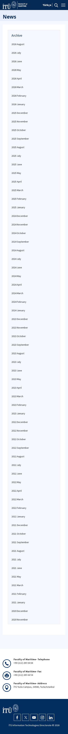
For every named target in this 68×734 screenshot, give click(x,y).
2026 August (18, 44)
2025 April (17, 181)
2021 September (20, 542)
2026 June (17, 61)
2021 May (16, 576)
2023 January (18, 413)
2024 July (16, 258)
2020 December (20, 611)
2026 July (16, 52)
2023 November (20, 327)
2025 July (16, 155)
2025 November (20, 121)
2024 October (19, 233)
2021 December (20, 525)
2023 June (17, 370)
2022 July (16, 465)
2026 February (19, 95)
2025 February (19, 198)
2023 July (16, 361)
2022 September (20, 447)
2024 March (17, 293)
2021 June (17, 568)
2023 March (17, 396)
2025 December (20, 112)
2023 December (20, 319)
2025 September (20, 138)
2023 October (19, 336)
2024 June (17, 267)
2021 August (18, 550)
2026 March (17, 87)
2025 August (18, 147)
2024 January (18, 310)
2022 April (17, 490)
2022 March (17, 499)
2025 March (17, 190)
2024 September (20, 241)
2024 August (18, 250)
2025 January (18, 207)
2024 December (20, 216)
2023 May (16, 379)
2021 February (19, 593)
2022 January (18, 516)
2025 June (17, 164)
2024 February (19, 301)
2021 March (17, 585)
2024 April (17, 284)
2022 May (16, 482)
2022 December (20, 422)
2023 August (18, 353)
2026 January (18, 104)
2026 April (17, 78)
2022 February (19, 507)
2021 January (18, 602)
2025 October (19, 130)
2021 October (19, 533)
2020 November (20, 619)
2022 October (19, 439)
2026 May (16, 70)
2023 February (19, 404)
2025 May (16, 173)
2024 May (16, 276)
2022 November (20, 430)
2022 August (18, 456)
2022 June (17, 473)
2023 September (20, 344)
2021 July (16, 559)
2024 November (20, 224)
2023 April (17, 387)
